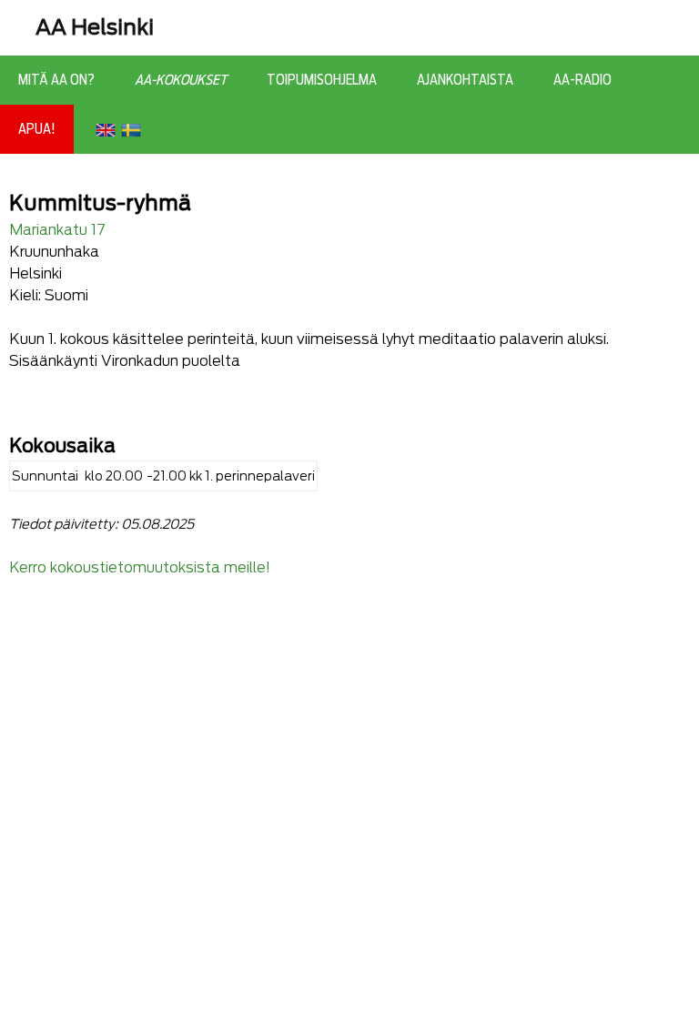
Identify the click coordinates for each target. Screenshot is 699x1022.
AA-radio (582, 80)
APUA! (37, 129)
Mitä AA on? (56, 80)
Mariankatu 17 (57, 229)
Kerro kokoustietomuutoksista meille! (139, 567)
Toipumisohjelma (322, 80)
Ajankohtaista (465, 80)
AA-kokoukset (181, 80)
